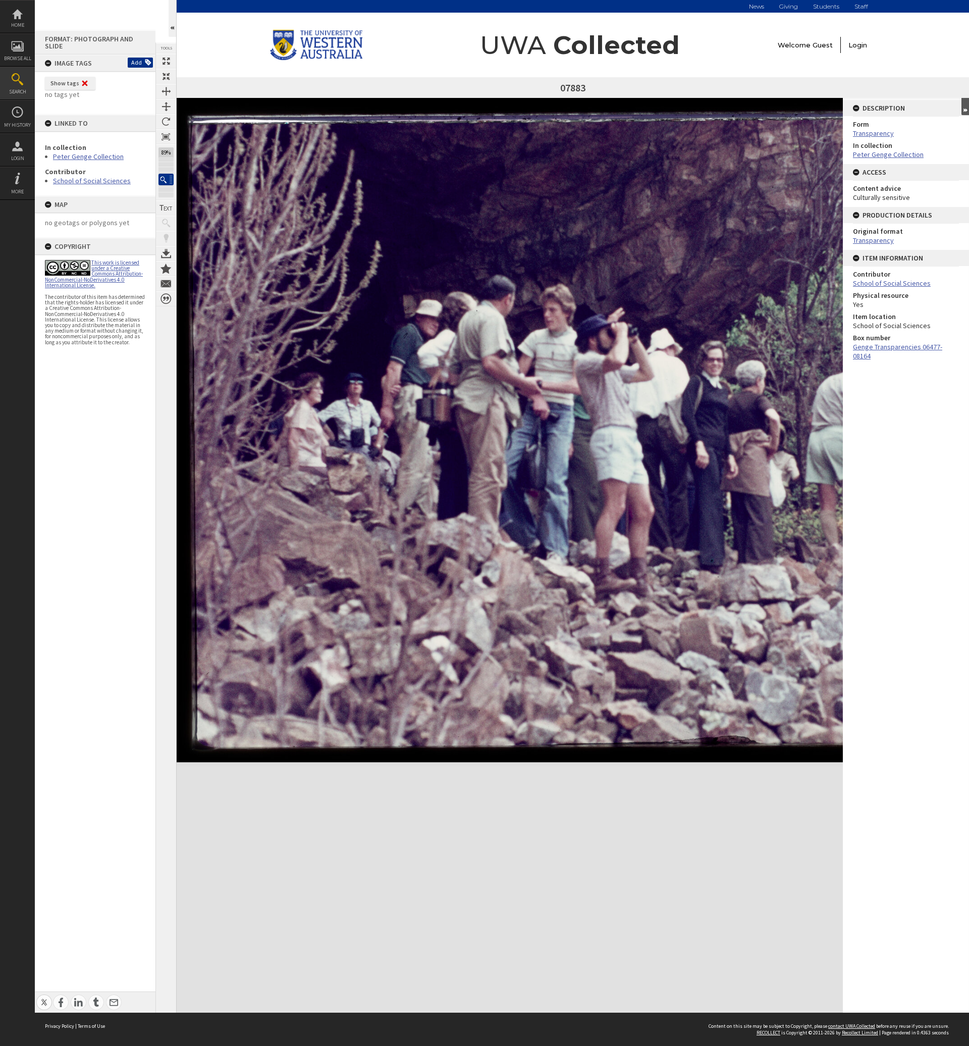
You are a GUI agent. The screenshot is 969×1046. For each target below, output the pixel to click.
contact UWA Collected (851, 1026)
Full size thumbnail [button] (166, 61)
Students (826, 6)
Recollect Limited (860, 1032)
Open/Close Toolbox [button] (172, 18)
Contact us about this (166, 283)
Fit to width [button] (166, 91)
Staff (861, 6)
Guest (823, 45)
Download (166, 253)
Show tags (64, 83)
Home (17, 25)
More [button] (17, 191)
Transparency (873, 133)
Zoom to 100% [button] (166, 136)
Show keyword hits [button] (166, 223)
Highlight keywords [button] (166, 238)
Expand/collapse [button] (965, 106)
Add (136, 62)
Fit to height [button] (166, 106)
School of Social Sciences (92, 180)
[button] (166, 179)
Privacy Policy (59, 1026)
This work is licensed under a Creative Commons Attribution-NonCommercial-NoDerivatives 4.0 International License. (94, 274)
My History (17, 125)
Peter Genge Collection (88, 156)
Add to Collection (166, 268)
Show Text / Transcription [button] (166, 208)
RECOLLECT (768, 1032)
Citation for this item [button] (166, 298)
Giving (788, 6)
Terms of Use (91, 1026)
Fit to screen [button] (166, 76)
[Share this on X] (44, 996)
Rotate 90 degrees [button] (166, 121)
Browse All (17, 58)
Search (17, 91)
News (756, 6)
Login (17, 158)
